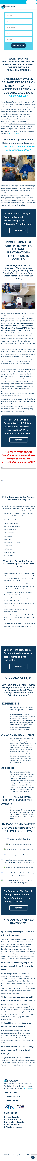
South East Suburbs (15, 1122)
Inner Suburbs (12, 1117)
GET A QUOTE (32, 2)
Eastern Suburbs (14, 1119)
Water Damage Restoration (13, 195)
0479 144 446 (18, 96)
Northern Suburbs (14, 1124)
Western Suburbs (14, 1127)
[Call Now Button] (33, 1157)
